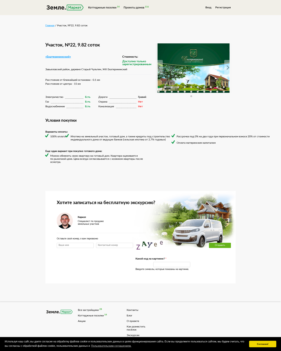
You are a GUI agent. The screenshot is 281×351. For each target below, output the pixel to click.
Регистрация (223, 7)
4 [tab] (178, 87)
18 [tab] (198, 92)
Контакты (132, 310)
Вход (208, 7)
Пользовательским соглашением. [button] (111, 345)
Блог (129, 315)
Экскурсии (133, 335)
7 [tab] (198, 87)
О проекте (133, 321)
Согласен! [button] (262, 344)
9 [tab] (211, 87)
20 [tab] (211, 92)
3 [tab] (172, 87)
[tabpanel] (193, 68)
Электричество (54, 97)
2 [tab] (165, 87)
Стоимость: (130, 56)
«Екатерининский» (58, 56)
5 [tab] (185, 87)
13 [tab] (165, 92)
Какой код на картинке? (142, 258)
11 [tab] (224, 87)
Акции (82, 321)
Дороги (102, 97)
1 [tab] (159, 87)
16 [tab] (185, 92)
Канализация (106, 106)
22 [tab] (224, 92)
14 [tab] (172, 92)
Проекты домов (134, 7)
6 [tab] (191, 87)
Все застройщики (88, 310)
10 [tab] (217, 87)
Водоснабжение (55, 106)
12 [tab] (159, 92)
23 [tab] (191, 96)
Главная (49, 25)
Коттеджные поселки (102, 7)
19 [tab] (204, 92)
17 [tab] (191, 92)
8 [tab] (204, 87)
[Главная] (64, 8)
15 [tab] (178, 92)
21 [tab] (217, 92)
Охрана (102, 101)
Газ (47, 101)
